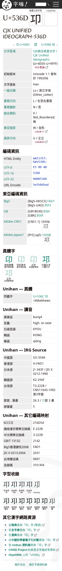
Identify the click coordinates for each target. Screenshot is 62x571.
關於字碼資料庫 (38, 564)
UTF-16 (9, 173)
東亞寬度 (10, 128)
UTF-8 (8, 167)
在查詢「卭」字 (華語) (25, 525)
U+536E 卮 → (49, 44)
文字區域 (10, 51)
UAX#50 (39, 142)
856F (46, 211)
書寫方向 (10, 101)
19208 (46, 235)
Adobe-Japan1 (14, 235)
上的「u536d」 (25, 554)
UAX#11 (39, 131)
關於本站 (20, 564)
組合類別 (10, 113)
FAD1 (51, 201)
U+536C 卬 (40, 296)
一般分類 (10, 90)
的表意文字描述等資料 (32, 549)
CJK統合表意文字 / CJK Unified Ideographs (45, 55)
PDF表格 (40, 67)
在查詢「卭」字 (22, 530)
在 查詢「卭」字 (28, 545)
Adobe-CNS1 (13, 221)
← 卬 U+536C (21, 44)
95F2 (47, 205)
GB (6, 211)
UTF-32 (9, 179)
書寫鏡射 (10, 107)
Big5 (7, 201)
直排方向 (10, 138)
